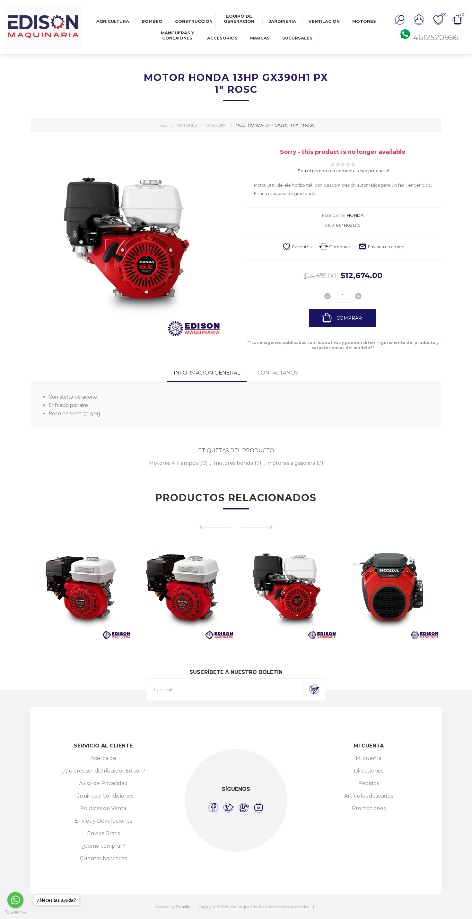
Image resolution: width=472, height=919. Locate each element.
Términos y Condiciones (103, 796)
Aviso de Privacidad (103, 783)
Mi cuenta (368, 758)
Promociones (369, 808)
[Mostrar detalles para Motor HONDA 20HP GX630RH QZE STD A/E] (367, 590)
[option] (59, 590)
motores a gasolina (291, 463)
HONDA (355, 215)
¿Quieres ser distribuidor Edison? (103, 771)
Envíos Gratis (103, 833)
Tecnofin (183, 907)
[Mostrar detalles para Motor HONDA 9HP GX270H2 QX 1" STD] (264, 590)
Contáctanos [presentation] (278, 373)
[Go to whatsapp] (15, 900)
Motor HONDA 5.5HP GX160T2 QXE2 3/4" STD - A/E (59, 575)
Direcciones (368, 771)
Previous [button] (215, 527)
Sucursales (297, 37)
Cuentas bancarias (103, 858)
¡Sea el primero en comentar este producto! (343, 170)
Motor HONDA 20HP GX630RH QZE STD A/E (367, 575)
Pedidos (368, 783)
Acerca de (103, 758)
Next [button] (257, 527)
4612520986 (436, 37)
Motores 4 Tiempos (173, 463)
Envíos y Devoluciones (103, 821)
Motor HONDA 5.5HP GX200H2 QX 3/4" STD (162, 575)
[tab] (207, 372)
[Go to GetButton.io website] (15, 912)
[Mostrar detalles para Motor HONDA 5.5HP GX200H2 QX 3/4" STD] (161, 590)
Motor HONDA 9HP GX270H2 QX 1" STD (264, 572)
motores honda (233, 463)
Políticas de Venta (103, 808)
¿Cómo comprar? (103, 846)
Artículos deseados (368, 796)
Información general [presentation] (207, 373)
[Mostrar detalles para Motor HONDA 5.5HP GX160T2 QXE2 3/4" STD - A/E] (59, 590)
